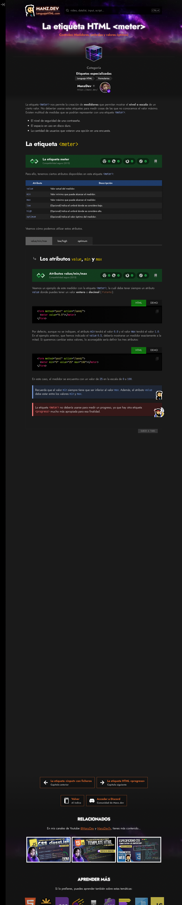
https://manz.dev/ (87, 89)
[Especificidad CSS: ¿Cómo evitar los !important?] (139, 850)
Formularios (103, 78)
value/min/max (39, 241)
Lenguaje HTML (84, 78)
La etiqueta (52, 143)
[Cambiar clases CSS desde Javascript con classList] (48, 850)
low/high (62, 241)
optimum (82, 241)
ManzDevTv (104, 828)
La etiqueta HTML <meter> (93, 26)
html (139, 303)
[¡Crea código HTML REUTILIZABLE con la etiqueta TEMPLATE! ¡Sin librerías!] (94, 850)
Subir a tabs (148, 431)
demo (154, 303)
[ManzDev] (105, 87)
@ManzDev (87, 828)
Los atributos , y (71, 259)
